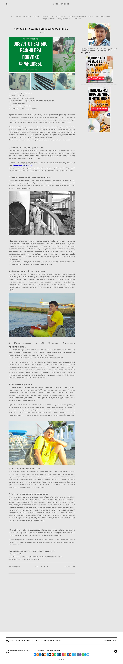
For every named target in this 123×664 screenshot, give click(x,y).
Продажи (36, 17)
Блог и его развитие (103, 17)
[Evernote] (55, 654)
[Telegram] (88, 654)
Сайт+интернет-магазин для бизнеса (81, 17)
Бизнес (18, 17)
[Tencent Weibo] (75, 654)
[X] (43, 654)
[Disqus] (42, 599)
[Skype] (85, 654)
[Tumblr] (78, 654)
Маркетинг (27, 17)
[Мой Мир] (40, 654)
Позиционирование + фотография (69, 19)
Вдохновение (61, 17)
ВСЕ (12, 17)
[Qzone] (65, 654)
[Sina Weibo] (70, 654)
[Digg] (50, 654)
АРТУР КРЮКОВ (61, 4)
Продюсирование (48, 19)
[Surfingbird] (73, 654)
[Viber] (80, 654)
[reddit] (53, 654)
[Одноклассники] (37, 654)
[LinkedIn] (58, 654)
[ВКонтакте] (35, 654)
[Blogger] (45, 654)
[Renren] (68, 654)
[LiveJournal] (60, 654)
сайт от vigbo (61, 659)
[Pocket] (63, 654)
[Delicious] (48, 654)
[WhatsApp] (83, 654)
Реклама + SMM (48, 17)
